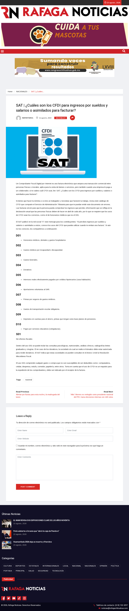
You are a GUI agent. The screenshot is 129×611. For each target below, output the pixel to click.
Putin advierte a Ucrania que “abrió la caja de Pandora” (36, 531)
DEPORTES (20, 566)
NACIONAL (76, 566)
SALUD (31, 571)
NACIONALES (21, 92)
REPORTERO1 (27, 118)
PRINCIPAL (20, 571)
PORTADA (8, 571)
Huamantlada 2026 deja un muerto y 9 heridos (32, 542)
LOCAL (65, 566)
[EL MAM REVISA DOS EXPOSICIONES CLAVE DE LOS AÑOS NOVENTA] (6, 523)
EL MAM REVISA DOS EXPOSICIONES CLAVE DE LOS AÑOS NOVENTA (41, 520)
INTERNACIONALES (51, 566)
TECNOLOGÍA (58, 571)
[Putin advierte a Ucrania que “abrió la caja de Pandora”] (6, 534)
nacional (28, 380)
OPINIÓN (103, 566)
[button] (2, 51)
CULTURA (8, 566)
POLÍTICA (115, 566)
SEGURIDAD (43, 571)
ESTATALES (34, 566)
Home (10, 92)
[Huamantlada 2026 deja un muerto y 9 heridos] (6, 545)
